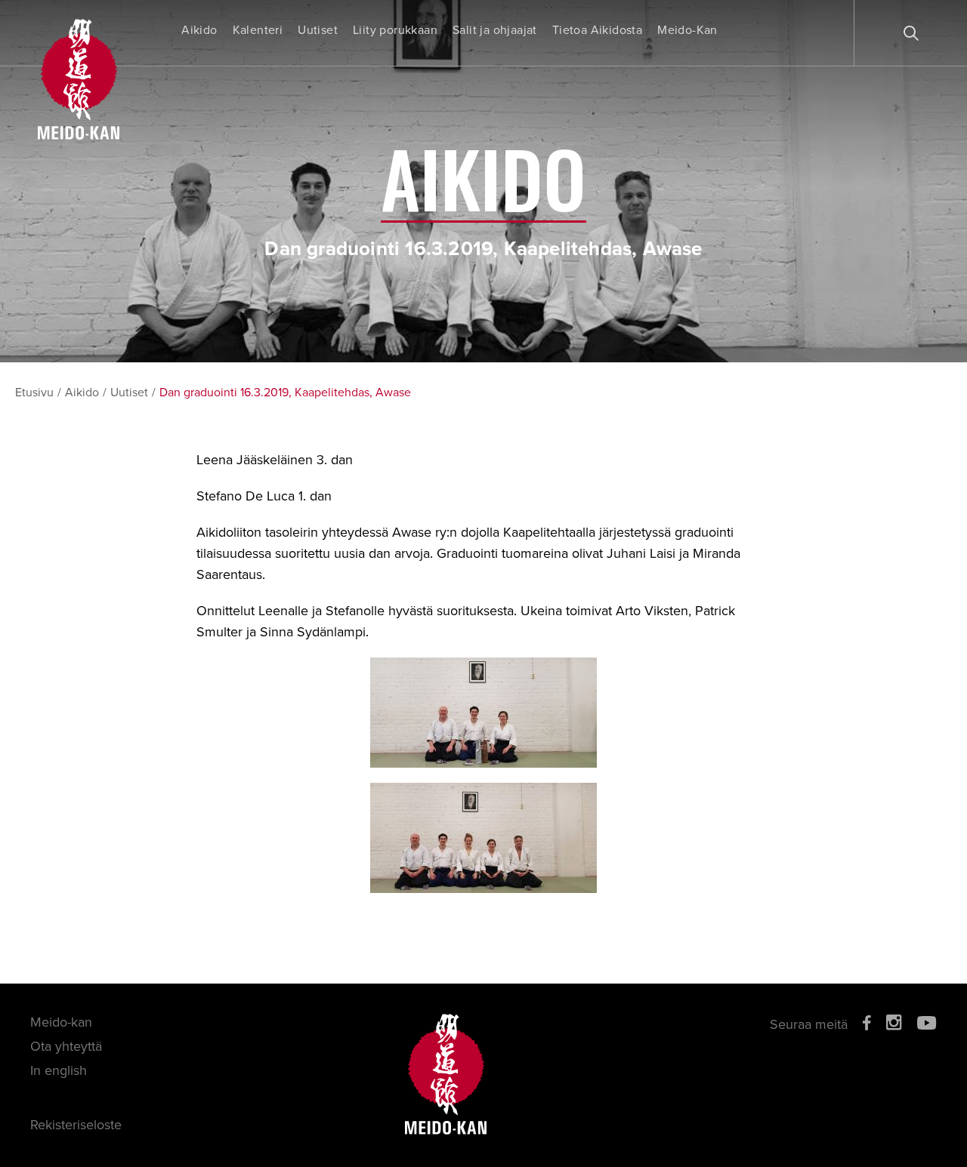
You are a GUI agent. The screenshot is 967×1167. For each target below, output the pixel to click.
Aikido (199, 30)
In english (58, 1070)
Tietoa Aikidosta (597, 30)
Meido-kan (61, 1022)
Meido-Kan (687, 30)
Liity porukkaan (395, 30)
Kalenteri (258, 30)
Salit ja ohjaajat (495, 30)
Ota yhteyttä (66, 1046)
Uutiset (318, 30)
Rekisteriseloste (76, 1124)
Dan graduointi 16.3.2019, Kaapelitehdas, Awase (285, 392)
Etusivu (34, 392)
